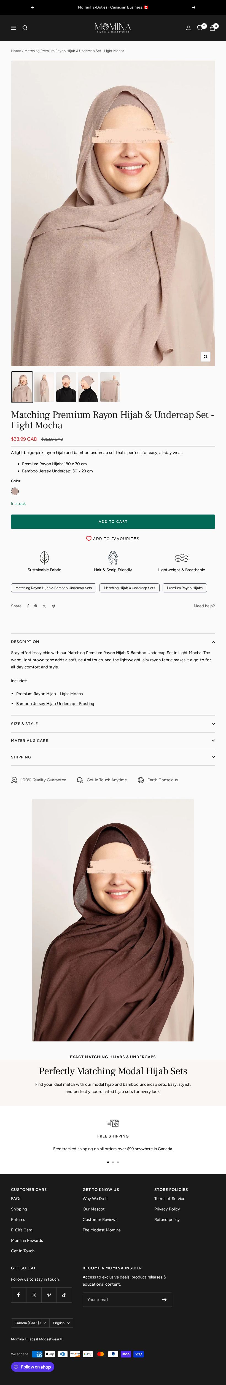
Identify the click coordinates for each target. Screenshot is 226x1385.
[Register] (164, 1300)
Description (25, 642)
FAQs (16, 1198)
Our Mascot (94, 1209)
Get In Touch (22, 1250)
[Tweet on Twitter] (44, 606)
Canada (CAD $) (28, 1323)
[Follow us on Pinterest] (49, 1294)
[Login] (188, 28)
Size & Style (24, 724)
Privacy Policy (167, 1209)
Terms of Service (169, 1198)
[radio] (15, 491)
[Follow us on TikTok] (64, 1294)
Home (16, 51)
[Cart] (212, 28)
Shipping (21, 757)
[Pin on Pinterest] (35, 606)
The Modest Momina (102, 1230)
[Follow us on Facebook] (18, 1294)
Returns (18, 1219)
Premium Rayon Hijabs (185, 588)
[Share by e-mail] (53, 606)
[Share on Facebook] (28, 606)
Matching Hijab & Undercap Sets (129, 588)
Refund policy (167, 1219)
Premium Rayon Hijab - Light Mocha (49, 693)
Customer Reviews (100, 1219)
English (58, 1323)
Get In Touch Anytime (107, 779)
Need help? (204, 605)
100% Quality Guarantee (43, 779)
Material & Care (29, 740)
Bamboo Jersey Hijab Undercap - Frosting (55, 703)
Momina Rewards (27, 1240)
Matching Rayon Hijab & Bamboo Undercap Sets (53, 588)
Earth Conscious (162, 779)
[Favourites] (200, 28)
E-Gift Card (22, 1230)
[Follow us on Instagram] (33, 1294)
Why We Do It (95, 1198)
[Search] (25, 27)
